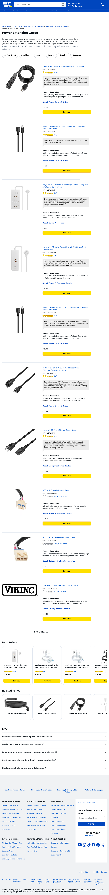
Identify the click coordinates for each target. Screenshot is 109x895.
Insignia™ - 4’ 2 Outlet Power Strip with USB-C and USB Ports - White (64, 248)
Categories (77, 55)
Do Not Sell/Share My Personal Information (59, 881)
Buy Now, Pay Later (9, 855)
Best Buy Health (57, 821)
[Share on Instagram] (84, 845)
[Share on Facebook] (93, 845)
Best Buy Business (58, 829)
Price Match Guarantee (11, 817)
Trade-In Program (9, 825)
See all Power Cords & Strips (55, 102)
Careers (54, 847)
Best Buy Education (58, 825)
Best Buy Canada (100, 872)
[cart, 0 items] (102, 4)
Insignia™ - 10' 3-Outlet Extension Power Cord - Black (63, 66)
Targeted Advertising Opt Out (88, 881)
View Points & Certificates (37, 847)
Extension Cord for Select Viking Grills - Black (60, 585)
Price (50, 55)
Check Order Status (10, 805)
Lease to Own (7, 851)
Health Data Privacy (47, 881)
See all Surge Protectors (53, 223)
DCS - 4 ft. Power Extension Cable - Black (59, 538)
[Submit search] (63, 4)
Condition (25, 55)
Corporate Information (60, 843)
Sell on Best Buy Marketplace (62, 805)
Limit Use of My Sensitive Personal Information (74, 881)
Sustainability (56, 855)
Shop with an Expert (35, 809)
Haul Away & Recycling (36, 825)
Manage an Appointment (37, 817)
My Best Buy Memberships (37, 843)
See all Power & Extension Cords (57, 283)
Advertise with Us (58, 809)
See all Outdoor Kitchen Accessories (59, 561)
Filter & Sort (11, 55)
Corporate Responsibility (61, 851)
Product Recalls (8, 821)
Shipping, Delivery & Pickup (13, 809)
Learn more (89, 836)
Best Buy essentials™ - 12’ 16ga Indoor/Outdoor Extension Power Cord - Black (65, 308)
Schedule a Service (34, 813)
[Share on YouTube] (80, 845)
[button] (75, 4)
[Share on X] (102, 845)
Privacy (25, 879)
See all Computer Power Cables (57, 466)
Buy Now (67, 112)
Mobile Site (83, 872)
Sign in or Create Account (88, 802)
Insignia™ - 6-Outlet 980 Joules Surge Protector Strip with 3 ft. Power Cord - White (65, 186)
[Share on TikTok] (89, 845)
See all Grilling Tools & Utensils (56, 609)
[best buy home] (7, 4)
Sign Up (91, 824)
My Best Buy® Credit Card (12, 843)
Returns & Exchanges (10, 813)
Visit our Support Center (36, 805)
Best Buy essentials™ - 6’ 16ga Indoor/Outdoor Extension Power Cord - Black (65, 127)
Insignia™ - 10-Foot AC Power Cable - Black (59, 430)
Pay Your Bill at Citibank (11, 847)
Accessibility (6, 879)
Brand (62, 55)
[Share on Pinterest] (98, 845)
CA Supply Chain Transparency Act (99, 882)
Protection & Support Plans (37, 821)
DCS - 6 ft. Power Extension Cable (56, 490)
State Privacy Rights (39, 881)
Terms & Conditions (16, 880)
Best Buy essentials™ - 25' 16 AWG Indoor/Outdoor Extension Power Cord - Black (62, 369)
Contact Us (31, 829)
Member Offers (32, 851)
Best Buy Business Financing (13, 859)
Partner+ (54, 833)
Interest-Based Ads (32, 881)
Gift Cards (6, 829)
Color (38, 55)
